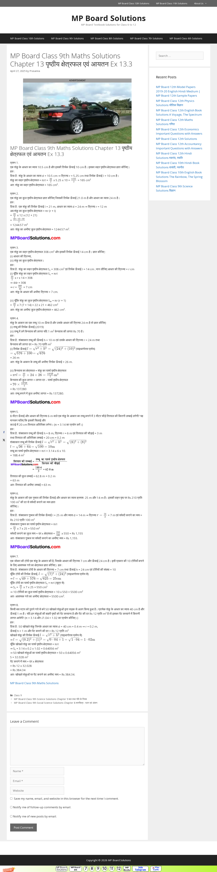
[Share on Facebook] (4, 432)
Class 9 (18, 695)
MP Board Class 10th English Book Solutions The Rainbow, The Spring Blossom (179, 176)
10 (104, 869)
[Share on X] (4, 440)
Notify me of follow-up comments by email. (42, 807)
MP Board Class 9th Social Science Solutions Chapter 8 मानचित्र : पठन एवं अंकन (55, 702)
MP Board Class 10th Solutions (27, 38)
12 (119, 869)
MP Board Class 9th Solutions (67, 38)
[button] (108, 869)
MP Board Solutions (61, 868)
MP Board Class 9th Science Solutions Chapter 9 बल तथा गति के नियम (50, 699)
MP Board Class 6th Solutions (186, 38)
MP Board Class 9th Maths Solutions (34, 683)
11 (111, 869)
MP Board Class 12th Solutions (133, 3)
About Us (198, 3)
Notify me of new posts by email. (35, 816)
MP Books (127, 868)
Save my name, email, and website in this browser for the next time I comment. (66, 798)
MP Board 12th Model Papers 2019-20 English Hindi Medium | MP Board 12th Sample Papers (178, 91)
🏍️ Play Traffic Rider (155, 868)
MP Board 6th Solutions (75, 868)
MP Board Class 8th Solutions (107, 38)
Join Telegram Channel (140, 868)
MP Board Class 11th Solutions (171, 3)
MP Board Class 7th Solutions (146, 38)
